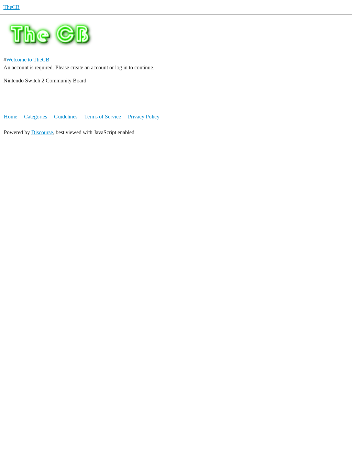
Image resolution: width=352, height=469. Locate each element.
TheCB (11, 7)
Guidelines (65, 116)
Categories (35, 116)
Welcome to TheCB (28, 59)
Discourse (42, 132)
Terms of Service (102, 116)
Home (10, 116)
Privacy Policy (144, 116)
